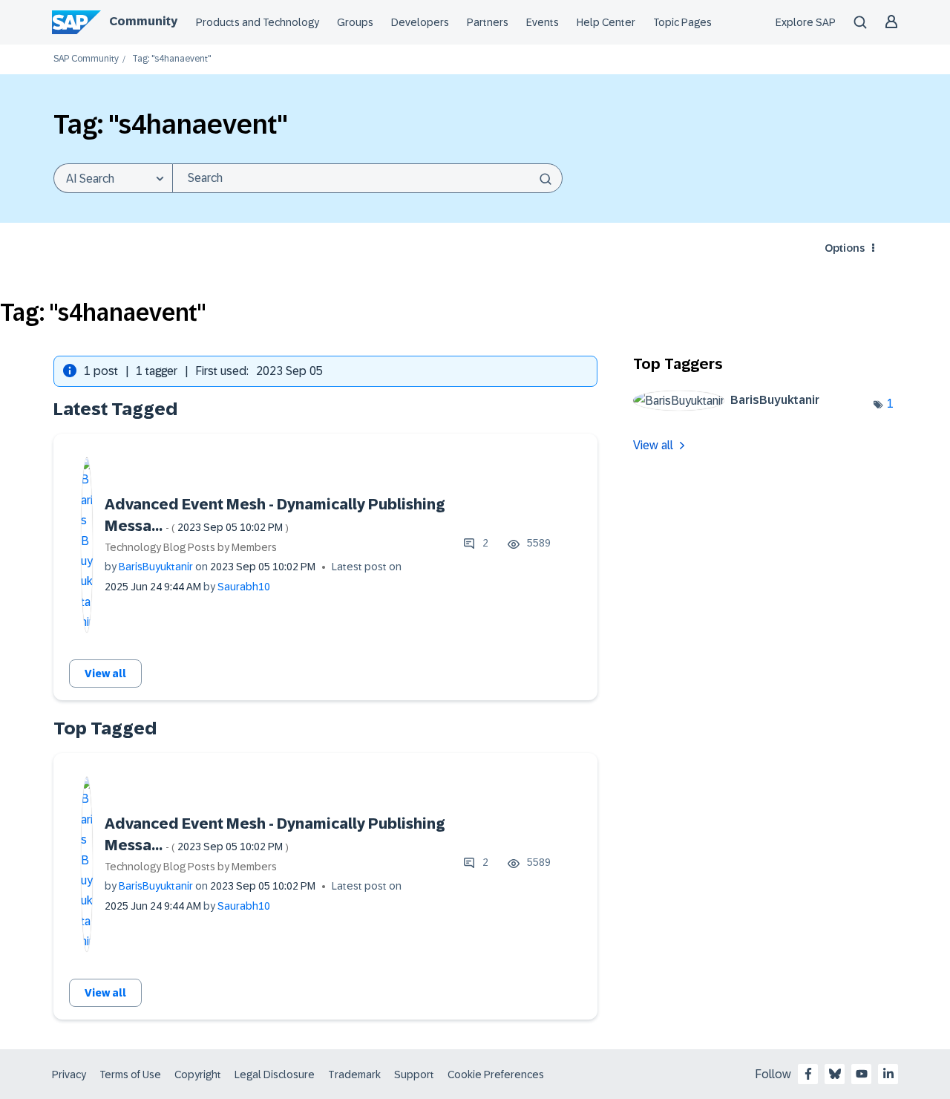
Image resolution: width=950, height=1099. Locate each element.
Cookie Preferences (496, 1074)
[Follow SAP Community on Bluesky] (835, 1074)
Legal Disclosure (275, 1074)
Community (143, 21)
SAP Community (86, 59)
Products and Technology (257, 22)
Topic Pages (682, 22)
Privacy (69, 1074)
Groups (355, 22)
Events (542, 22)
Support (414, 1074)
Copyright (197, 1074)
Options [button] (845, 248)
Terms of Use (130, 1074)
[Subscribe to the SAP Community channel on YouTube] (862, 1074)
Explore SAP (806, 22)
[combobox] (367, 178)
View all (105, 673)
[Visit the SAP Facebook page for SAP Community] (808, 1074)
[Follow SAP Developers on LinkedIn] (888, 1074)
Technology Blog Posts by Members (191, 547)
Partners (487, 22)
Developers (420, 22)
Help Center (606, 22)
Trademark (354, 1074)
